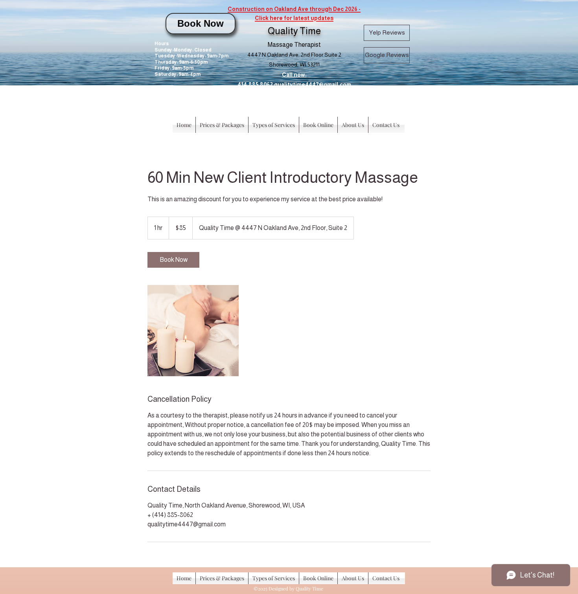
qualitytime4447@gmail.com (312, 84)
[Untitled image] (193, 330)
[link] (173, 260)
